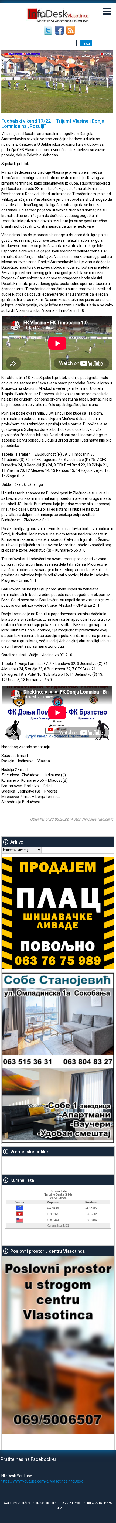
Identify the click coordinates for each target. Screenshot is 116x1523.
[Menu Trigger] (107, 11)
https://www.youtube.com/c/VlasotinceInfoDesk (42, 1481)
